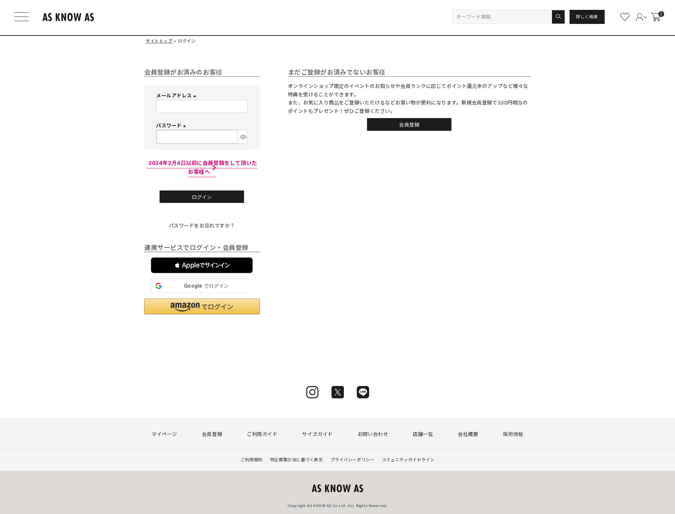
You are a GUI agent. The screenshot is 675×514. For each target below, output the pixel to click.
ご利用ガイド (262, 434)
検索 (558, 17)
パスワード (172, 125)
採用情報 (513, 434)
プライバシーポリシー (352, 459)
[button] (202, 265)
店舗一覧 (423, 434)
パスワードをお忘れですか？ (202, 226)
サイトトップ (159, 41)
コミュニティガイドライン (408, 459)
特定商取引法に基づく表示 (296, 459)
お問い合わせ (373, 434)
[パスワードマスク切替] (243, 136)
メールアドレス (177, 95)
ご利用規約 (251, 459)
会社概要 (468, 434)
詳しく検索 (587, 16)
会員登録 (212, 434)
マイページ (164, 434)
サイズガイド (317, 434)
